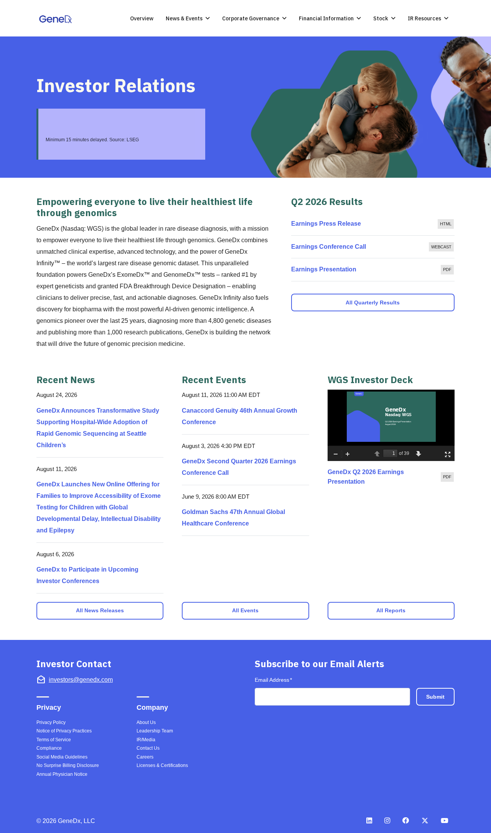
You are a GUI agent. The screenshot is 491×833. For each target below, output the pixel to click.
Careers (145, 757)
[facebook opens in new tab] (405, 820)
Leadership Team (155, 731)
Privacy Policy (51, 722)
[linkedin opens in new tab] (369, 820)
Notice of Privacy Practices (64, 731)
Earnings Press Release (373, 225)
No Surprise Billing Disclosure (67, 765)
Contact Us (148, 748)
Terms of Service (53, 739)
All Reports (390, 610)
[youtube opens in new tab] (445, 820)
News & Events (184, 18)
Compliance (49, 748)
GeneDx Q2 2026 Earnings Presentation (391, 477)
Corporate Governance (250, 18)
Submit (435, 697)
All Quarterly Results (373, 302)
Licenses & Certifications (162, 765)
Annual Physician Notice (61, 774)
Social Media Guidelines (61, 757)
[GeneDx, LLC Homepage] (57, 19)
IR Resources (424, 18)
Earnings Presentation (373, 271)
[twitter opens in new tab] (425, 820)
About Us (146, 722)
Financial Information (326, 18)
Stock (380, 18)
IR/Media (146, 739)
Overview (141, 18)
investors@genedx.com (81, 679)
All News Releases (100, 610)
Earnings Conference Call (373, 249)
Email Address (273, 679)
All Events (245, 610)
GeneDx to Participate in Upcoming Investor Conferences (87, 575)
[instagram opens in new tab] (387, 820)
